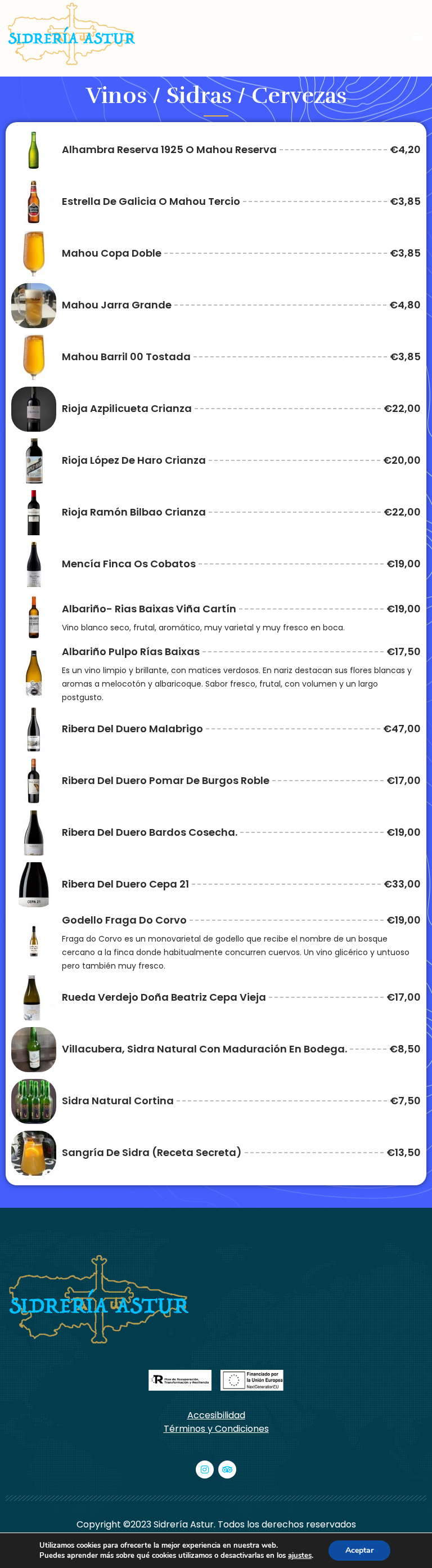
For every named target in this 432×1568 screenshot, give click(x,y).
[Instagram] (205, 1470)
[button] (417, 36)
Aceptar (359, 1550)
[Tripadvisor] (227, 1470)
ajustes (300, 1556)
